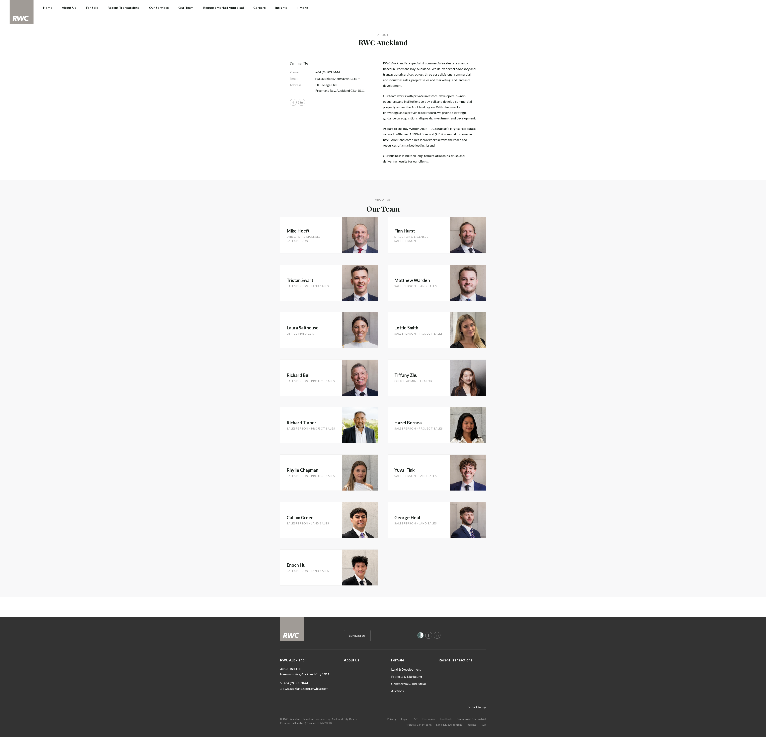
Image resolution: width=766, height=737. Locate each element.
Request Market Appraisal (223, 7)
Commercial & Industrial (408, 684)
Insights (281, 7)
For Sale (397, 660)
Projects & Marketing (406, 676)
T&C (415, 719)
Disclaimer (428, 719)
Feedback (446, 719)
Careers (259, 7)
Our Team (185, 7)
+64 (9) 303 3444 (327, 72)
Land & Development (406, 669)
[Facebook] (293, 102)
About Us (69, 7)
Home (47, 7)
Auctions (397, 691)
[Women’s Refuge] (420, 636)
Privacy (391, 719)
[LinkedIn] (301, 102)
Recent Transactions (123, 7)
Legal (404, 719)
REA (483, 724)
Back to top (479, 707)
